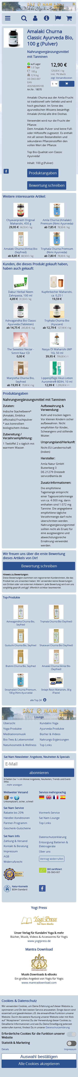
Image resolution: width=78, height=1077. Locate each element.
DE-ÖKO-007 (53, 872)
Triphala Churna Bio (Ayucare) (56, 322)
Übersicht (9, 723)
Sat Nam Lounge (49, 818)
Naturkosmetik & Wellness (19, 745)
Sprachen (57, 18)
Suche (24, 18)
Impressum (11, 851)
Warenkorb (69, 18)
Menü (10, 18)
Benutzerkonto (35, 18)
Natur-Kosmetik (20, 886)
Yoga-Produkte (12, 728)
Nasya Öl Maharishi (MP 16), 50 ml (57, 351)
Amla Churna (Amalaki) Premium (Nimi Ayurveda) (57, 221)
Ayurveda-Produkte (52, 728)
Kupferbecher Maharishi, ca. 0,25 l (57, 293)
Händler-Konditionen (17, 818)
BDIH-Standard (19, 889)
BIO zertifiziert (54, 869)
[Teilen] (6, 171)
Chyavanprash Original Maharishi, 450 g (20, 221)
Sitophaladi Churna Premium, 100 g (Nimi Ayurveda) (20, 691)
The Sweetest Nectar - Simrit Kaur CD (20, 351)
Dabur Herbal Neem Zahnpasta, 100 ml (20, 293)
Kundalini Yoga (49, 723)
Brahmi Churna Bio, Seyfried (21, 666)
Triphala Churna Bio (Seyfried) (56, 621)
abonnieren (39, 772)
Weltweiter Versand (16, 792)
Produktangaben (43, 173)
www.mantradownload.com (39, 982)
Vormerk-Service (49, 812)
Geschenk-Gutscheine (17, 828)
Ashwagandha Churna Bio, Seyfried (21, 623)
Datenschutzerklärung (52, 837)
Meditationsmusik (14, 734)
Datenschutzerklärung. (58, 1027)
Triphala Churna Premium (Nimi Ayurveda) (57, 250)
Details (5, 1049)
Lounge (39, 717)
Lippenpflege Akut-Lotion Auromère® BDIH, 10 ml (57, 379)
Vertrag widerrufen (51, 859)
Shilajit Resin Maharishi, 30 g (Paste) (56, 691)
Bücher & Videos (50, 734)
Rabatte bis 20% (14, 812)
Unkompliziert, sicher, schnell (18, 801)
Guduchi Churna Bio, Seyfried (20, 645)
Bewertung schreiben (47, 185)
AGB (6, 856)
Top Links (46, 745)
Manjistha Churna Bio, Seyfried (20, 379)
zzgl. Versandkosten (61, 77)
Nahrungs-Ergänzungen (54, 739)
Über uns (44, 851)
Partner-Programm (15, 823)
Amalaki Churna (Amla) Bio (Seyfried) (20, 250)
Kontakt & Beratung (16, 846)
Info (46, 18)
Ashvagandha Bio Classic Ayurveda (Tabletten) (20, 322)
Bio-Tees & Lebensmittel (18, 739)
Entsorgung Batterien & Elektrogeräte (53, 844)
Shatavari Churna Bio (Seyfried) (56, 645)
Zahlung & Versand (15, 841)
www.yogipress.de (39, 941)
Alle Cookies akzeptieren (39, 1063)
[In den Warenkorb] (66, 84)
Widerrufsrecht (13, 861)
